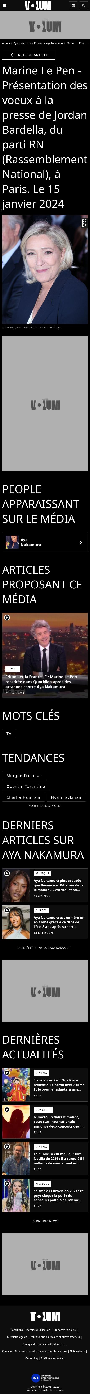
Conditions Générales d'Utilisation (30, 1330)
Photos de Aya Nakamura (49, 43)
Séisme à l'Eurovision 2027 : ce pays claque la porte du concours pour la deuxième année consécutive (59, 1198)
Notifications (77, 1351)
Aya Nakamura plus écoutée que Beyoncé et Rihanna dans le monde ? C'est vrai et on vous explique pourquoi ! (58, 887)
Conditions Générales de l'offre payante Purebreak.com (34, 1351)
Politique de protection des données (43, 1344)
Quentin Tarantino (25, 786)
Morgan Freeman (24, 775)
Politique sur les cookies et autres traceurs (55, 1337)
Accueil (6, 43)
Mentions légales (17, 1337)
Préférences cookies (53, 1358)
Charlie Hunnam (23, 797)
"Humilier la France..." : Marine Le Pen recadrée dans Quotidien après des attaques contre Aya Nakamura (41, 681)
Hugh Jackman (66, 797)
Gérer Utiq (31, 1358)
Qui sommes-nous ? (64, 1330)
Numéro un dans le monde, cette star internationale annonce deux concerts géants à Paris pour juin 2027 (59, 1124)
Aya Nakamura (22, 43)
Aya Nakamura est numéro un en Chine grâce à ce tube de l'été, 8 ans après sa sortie (59, 922)
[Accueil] (38, 5)
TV (9, 733)
